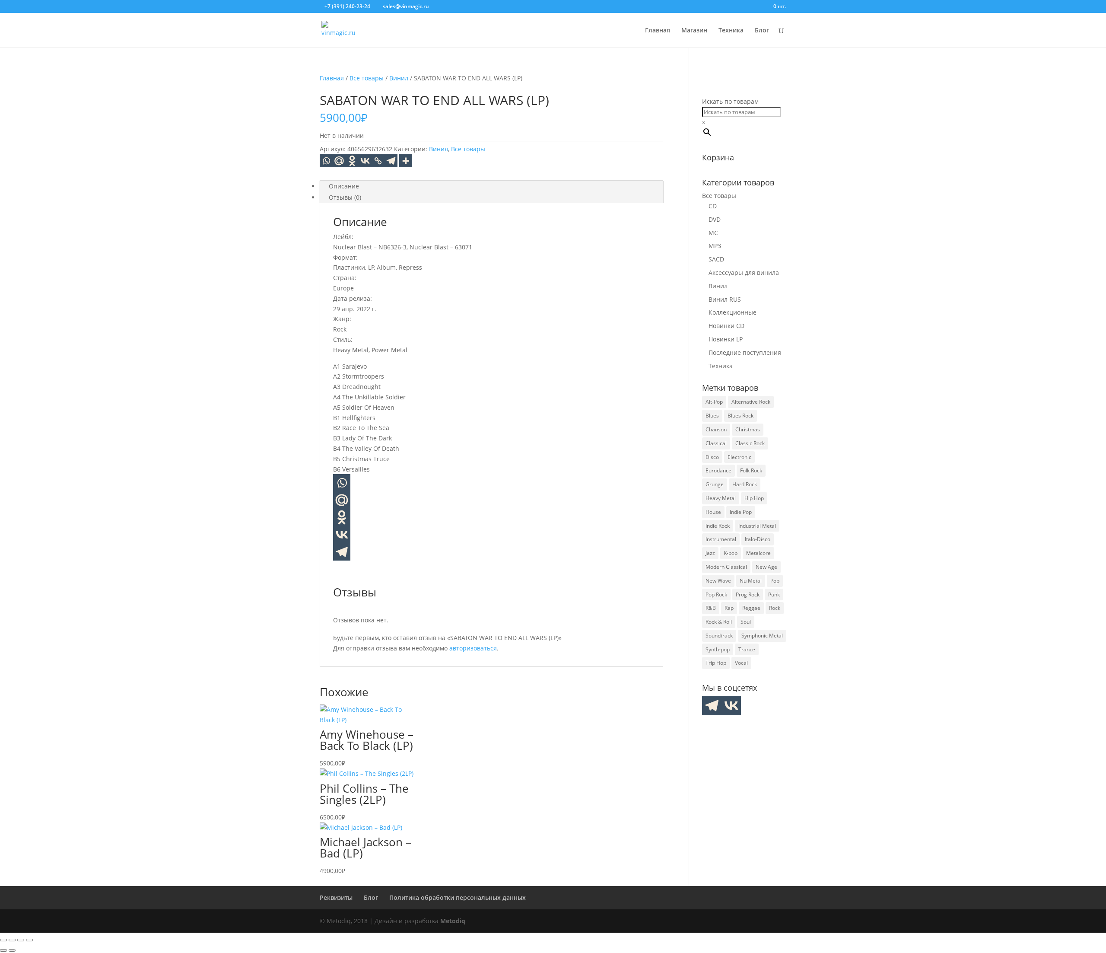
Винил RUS (725, 299)
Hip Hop (754, 498)
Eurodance (718, 470)
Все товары (367, 78)
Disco (712, 457)
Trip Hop (716, 662)
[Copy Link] (378, 160)
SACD (716, 259)
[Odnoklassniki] (352, 160)
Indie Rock (718, 525)
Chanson (716, 429)
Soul (746, 621)
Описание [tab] (344, 186)
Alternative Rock (750, 401)
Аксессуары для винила (744, 272)
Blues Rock (740, 415)
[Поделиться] (20, 940)
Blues (712, 415)
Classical (716, 443)
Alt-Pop (714, 401)
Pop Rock (716, 594)
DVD (715, 219)
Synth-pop (718, 649)
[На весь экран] (12, 940)
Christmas (747, 429)
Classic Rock (750, 443)
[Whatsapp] (326, 160)
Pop (774, 580)
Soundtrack (719, 635)
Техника (731, 30)
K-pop (730, 553)
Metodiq (452, 921)
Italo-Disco (757, 539)
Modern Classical (726, 567)
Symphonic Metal (762, 635)
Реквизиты (336, 897)
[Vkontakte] (365, 160)
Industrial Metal (757, 525)
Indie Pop (741, 512)
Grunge (715, 484)
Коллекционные (732, 312)
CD (713, 206)
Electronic (739, 457)
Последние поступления (745, 352)
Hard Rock (744, 484)
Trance (746, 649)
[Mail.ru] (341, 500)
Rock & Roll (719, 621)
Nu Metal (751, 580)
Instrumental (721, 539)
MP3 (715, 246)
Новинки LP (726, 339)
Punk (774, 594)
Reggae (751, 608)
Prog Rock (748, 594)
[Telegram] (391, 160)
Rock (774, 608)
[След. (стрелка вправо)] (12, 950)
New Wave (718, 580)
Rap (729, 608)
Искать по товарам (730, 101)
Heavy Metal (721, 498)
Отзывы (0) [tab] (345, 197)
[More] (405, 160)
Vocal (741, 662)
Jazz (710, 553)
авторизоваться (473, 648)
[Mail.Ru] (339, 160)
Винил (398, 78)
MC (713, 233)
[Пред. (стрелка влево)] (3, 950)
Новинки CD (726, 326)
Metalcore (758, 553)
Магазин (694, 30)
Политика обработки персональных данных (457, 897)
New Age (766, 567)
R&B (711, 608)
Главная (657, 30)
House (713, 512)
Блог (762, 30)
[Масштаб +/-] (3, 940)
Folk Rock (751, 470)
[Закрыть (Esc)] (29, 940)
